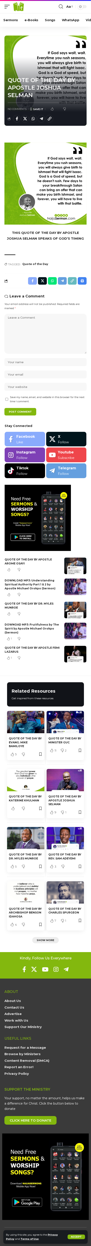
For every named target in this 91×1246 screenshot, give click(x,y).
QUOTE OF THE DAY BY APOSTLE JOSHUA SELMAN (64, 800)
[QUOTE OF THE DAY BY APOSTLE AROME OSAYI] (75, 566)
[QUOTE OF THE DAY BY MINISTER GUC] (65, 722)
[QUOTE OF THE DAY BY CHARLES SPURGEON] (65, 892)
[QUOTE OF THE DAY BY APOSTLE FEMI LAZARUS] (75, 654)
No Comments (17, 109)
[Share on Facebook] (17, 118)
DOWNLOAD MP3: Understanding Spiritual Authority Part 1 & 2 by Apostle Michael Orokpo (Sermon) (30, 584)
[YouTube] (45, 969)
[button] (76, 1237)
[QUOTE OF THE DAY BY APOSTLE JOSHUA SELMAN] (65, 780)
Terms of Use (30, 1238)
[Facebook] (25, 439)
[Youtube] (66, 454)
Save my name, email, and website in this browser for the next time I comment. (47, 399)
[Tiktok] (25, 470)
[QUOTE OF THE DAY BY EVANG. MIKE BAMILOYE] (25, 722)
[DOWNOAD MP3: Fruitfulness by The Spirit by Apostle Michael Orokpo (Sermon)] (75, 631)
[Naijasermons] (18, 6)
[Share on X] (25, 118)
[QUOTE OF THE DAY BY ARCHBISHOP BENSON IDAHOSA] (25, 892)
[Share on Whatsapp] (33, 118)
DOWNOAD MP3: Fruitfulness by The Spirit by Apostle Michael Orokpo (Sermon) (32, 628)
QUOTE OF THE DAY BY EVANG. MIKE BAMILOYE (25, 742)
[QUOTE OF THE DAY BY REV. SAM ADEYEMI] (65, 838)
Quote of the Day (35, 264)
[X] (66, 439)
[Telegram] (66, 470)
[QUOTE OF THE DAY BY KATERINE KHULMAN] (25, 780)
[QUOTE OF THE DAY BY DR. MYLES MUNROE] (75, 610)
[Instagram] (25, 454)
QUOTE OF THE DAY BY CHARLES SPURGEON (64, 910)
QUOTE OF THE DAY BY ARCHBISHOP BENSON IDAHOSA (25, 912)
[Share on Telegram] (41, 118)
